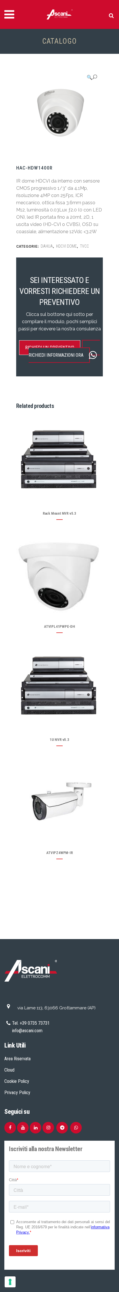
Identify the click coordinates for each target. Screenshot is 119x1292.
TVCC (84, 246)
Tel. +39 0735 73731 (31, 1023)
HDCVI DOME (66, 246)
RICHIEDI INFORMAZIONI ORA (56, 355)
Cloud (9, 1070)
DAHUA (47, 246)
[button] (92, 77)
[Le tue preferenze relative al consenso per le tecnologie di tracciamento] (10, 1281)
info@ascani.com (27, 1030)
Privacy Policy (17, 1092)
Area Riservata (17, 1058)
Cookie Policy (16, 1081)
